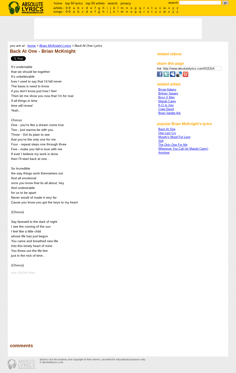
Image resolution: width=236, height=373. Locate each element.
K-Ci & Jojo (166, 105)
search (113, 3)
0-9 (68, 8)
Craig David (166, 109)
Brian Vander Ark (169, 113)
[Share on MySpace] (172, 76)
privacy (126, 3)
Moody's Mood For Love (174, 137)
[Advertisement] (81, 305)
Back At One (166, 129)
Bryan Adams (167, 89)
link (159, 68)
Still (160, 141)
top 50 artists (95, 3)
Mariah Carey (167, 101)
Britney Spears (168, 93)
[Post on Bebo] (185, 76)
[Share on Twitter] (166, 76)
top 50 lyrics (74, 3)
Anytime (163, 152)
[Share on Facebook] (159, 76)
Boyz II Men (166, 97)
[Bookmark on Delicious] (179, 76)
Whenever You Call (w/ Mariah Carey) (183, 148)
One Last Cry (167, 133)
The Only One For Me (172, 145)
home (58, 3)
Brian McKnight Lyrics (55, 45)
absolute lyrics (25, 7)
